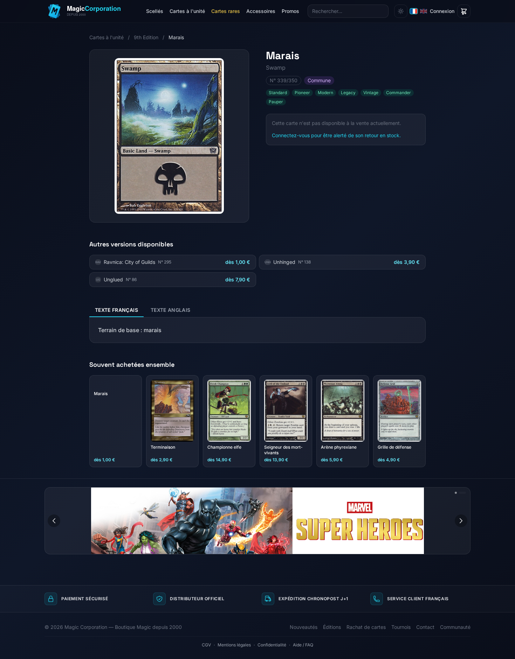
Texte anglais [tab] (171, 310)
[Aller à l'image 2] (462, 493)
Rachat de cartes (366, 627)
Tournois (401, 627)
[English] (423, 11)
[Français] (413, 11)
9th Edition (146, 37)
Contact (425, 627)
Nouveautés (303, 627)
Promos (290, 11)
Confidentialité (272, 644)
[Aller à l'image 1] (456, 493)
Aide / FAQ (303, 644)
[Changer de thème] (400, 11)
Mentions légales (234, 644)
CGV (206, 644)
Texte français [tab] (116, 310)
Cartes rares (225, 11)
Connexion (442, 11)
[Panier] (464, 11)
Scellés (154, 11)
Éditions (332, 627)
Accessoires (260, 11)
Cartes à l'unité (187, 11)
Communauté (455, 627)
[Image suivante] (461, 520)
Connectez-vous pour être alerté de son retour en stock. (336, 135)
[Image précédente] (54, 520)
